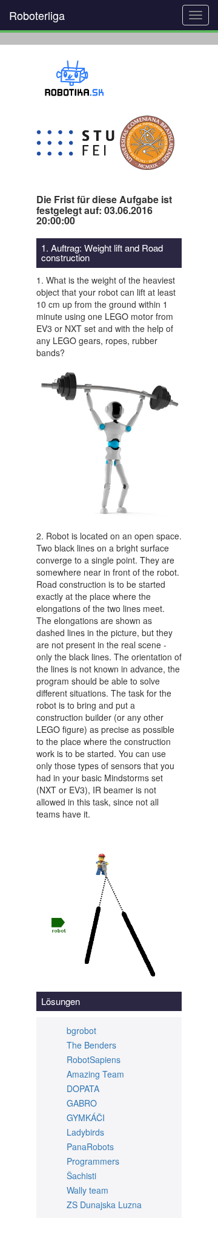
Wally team (87, 1190)
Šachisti (81, 1175)
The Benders (91, 1045)
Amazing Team (95, 1074)
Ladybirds (85, 1132)
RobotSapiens (94, 1059)
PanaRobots (90, 1146)
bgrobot (81, 1030)
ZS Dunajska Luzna (104, 1205)
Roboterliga (37, 15)
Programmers (93, 1161)
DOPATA (83, 1088)
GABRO (82, 1103)
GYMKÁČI (86, 1117)
